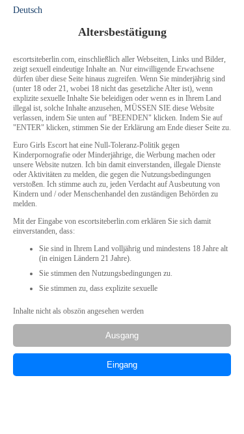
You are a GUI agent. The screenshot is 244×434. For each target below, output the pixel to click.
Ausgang (122, 335)
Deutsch (27, 10)
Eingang (122, 365)
